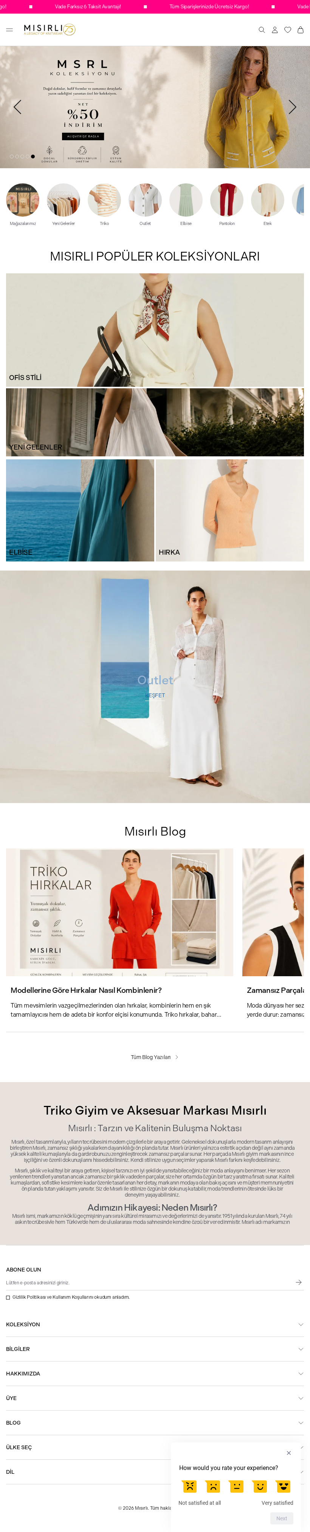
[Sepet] (300, 29)
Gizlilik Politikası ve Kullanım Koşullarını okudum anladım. (71, 1297)
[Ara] (262, 29)
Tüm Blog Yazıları (151, 1057)
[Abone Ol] (298, 1282)
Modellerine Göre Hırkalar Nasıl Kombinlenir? (86, 990)
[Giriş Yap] (274, 29)
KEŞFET (155, 695)
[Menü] (9, 29)
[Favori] (287, 29)
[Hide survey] (288, 1453)
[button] (12, 156)
